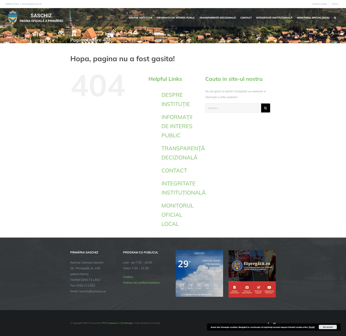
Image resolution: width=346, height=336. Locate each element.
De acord (327, 327)
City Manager (126, 323)
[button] (335, 17)
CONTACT (174, 170)
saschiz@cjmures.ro (32, 4)
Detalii (312, 327)
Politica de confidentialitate (141, 282)
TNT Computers (109, 323)
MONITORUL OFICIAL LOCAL (177, 214)
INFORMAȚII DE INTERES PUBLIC (176, 126)
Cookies (128, 277)
